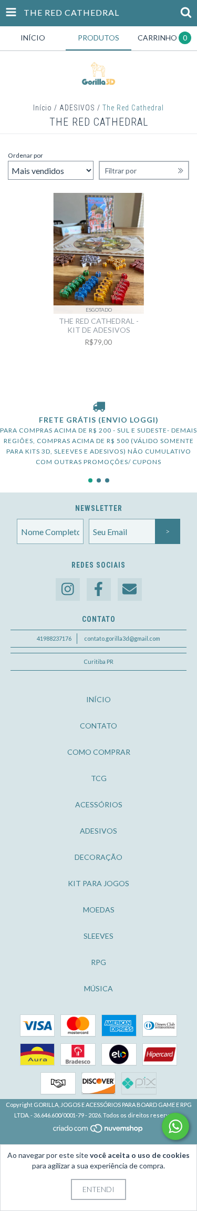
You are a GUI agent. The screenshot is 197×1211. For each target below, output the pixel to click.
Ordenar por (25, 155)
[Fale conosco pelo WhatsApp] (175, 1126)
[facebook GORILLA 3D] (99, 589)
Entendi (98, 1189)
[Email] (130, 589)
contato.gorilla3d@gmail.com (122, 638)
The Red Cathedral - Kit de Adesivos (99, 325)
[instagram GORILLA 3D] (68, 589)
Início (42, 108)
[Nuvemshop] (98, 1130)
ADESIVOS (77, 108)
